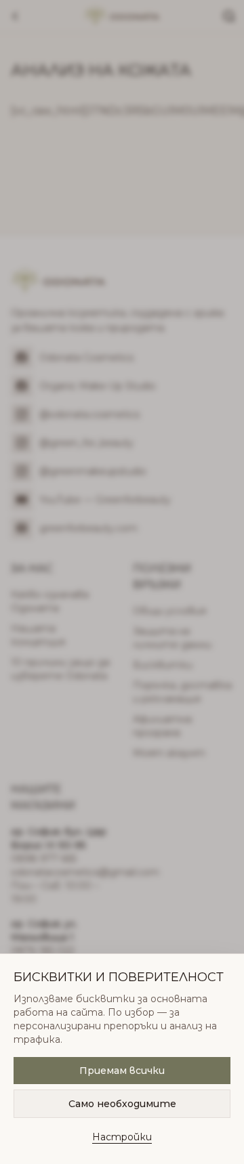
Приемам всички (122, 1070)
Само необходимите (122, 1104)
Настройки (122, 1137)
